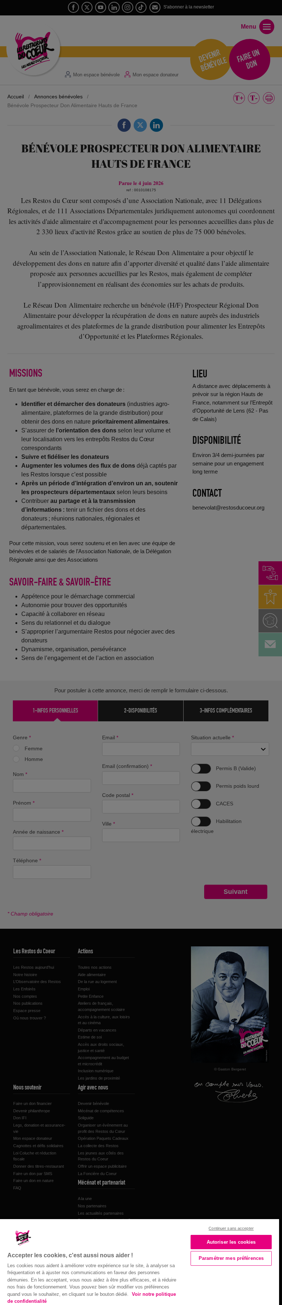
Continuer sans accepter (231, 1228)
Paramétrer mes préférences (231, 1258)
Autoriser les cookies (231, 1242)
